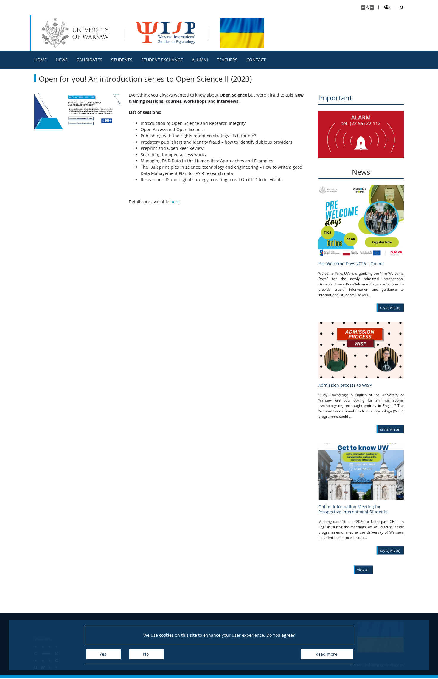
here (175, 201)
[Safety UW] (361, 134)
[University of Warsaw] (77, 33)
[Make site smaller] (372, 7)
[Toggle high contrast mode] (386, 7)
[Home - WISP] (165, 33)
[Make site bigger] (363, 7)
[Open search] (399, 8)
